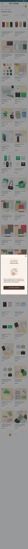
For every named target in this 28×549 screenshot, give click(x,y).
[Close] (25, 256)
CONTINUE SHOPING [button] (14, 287)
